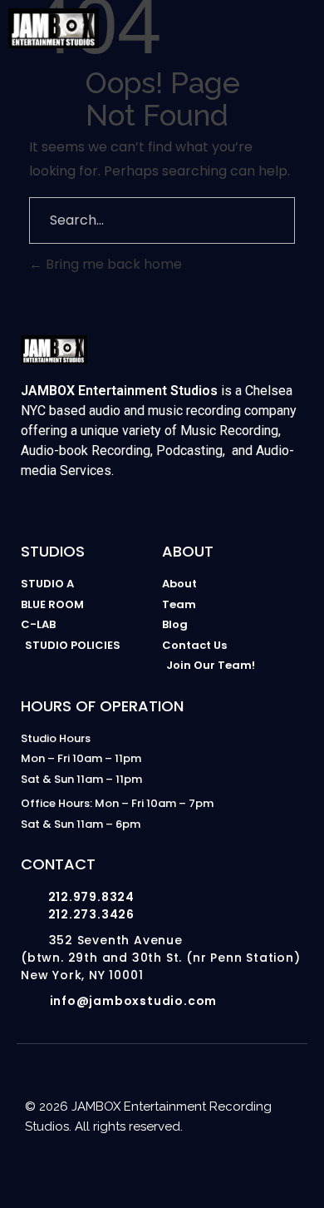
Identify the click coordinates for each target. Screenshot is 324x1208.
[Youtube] (112, 1168)
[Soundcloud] (245, 1168)
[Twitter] (211, 1168)
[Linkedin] (178, 1168)
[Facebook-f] (145, 1168)
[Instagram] (79, 1168)
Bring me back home (112, 264)
